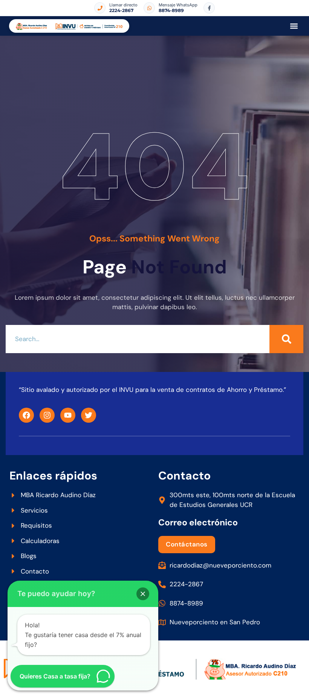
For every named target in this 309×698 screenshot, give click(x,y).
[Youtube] (67, 415)
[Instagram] (47, 415)
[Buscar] (286, 339)
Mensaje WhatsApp (178, 5)
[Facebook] (26, 415)
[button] (294, 26)
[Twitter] (88, 415)
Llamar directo (123, 5)
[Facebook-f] (209, 8)
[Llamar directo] (100, 8)
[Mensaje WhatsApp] (149, 8)
